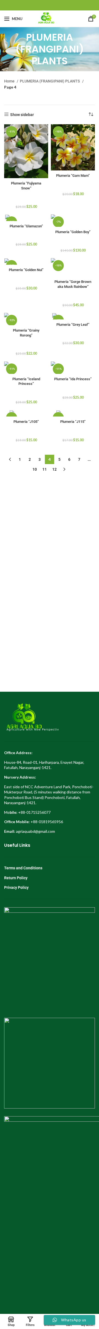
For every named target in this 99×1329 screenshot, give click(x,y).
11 (44, 469)
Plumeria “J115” (73, 422)
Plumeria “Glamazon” (26, 226)
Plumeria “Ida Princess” (73, 379)
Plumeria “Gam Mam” (73, 175)
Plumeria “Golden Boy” (72, 232)
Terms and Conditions (23, 868)
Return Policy (16, 878)
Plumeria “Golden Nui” (26, 270)
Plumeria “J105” (26, 422)
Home (9, 81)
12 (54, 469)
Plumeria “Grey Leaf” (72, 324)
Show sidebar (22, 114)
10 (34, 469)
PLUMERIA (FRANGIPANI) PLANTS (50, 81)
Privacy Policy (16, 887)
